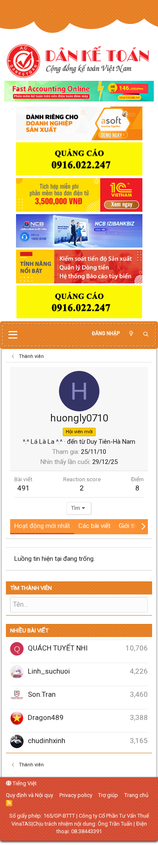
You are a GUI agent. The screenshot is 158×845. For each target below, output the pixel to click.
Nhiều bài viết (29, 630)
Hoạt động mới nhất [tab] (42, 526)
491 (23, 488)
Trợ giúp (108, 795)
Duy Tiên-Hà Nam (111, 441)
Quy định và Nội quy (29, 795)
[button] (13, 335)
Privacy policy (75, 795)
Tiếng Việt (24, 783)
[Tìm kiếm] (146, 334)
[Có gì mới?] (131, 334)
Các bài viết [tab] (94, 526)
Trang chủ (136, 795)
